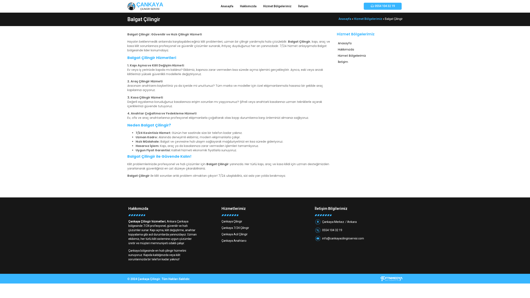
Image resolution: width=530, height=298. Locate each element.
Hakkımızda (248, 6)
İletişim (303, 6)
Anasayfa (227, 6)
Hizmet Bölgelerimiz (277, 6)
